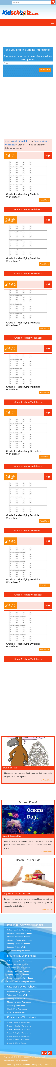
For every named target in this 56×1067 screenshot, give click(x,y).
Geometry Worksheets (16, 1005)
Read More (44, 200)
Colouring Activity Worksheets (19, 930)
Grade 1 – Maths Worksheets (18, 1022)
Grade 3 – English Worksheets (19, 1033)
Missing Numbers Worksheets (19, 1002)
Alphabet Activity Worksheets (18, 937)
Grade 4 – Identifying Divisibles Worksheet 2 (23, 581)
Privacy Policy (37, 1064)
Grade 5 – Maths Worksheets (18, 1043)
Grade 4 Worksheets (22, 141)
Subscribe (45, 69)
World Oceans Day (12, 836)
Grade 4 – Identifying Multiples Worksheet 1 (23, 388)
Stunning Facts (10, 767)
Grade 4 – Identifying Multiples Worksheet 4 (23, 195)
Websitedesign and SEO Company (16, 1060)
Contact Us (48, 1064)
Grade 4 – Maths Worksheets (18, 1039)
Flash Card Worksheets (16, 1012)
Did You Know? (28, 802)
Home (7, 141)
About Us (10, 1064)
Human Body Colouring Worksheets (21, 981)
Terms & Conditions (22, 1064)
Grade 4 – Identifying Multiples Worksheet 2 (23, 324)
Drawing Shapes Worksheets (18, 967)
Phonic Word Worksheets (17, 1009)
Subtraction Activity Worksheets (19, 995)
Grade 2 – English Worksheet (18, 1029)
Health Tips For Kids (28, 860)
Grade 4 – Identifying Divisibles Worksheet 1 (23, 645)
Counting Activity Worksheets (18, 947)
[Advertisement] (16, 36)
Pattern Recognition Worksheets (20, 978)
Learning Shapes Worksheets (18, 943)
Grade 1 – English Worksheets (19, 1026)
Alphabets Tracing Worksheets (19, 940)
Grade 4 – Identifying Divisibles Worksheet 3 (23, 517)
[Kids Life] (20, 13)
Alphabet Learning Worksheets (19, 933)
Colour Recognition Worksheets (19, 961)
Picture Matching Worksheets (19, 950)
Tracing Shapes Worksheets (18, 974)
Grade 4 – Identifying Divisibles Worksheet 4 (23, 452)
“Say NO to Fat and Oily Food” (17, 893)
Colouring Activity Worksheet (18, 964)
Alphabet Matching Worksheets (19, 971)
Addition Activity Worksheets (18, 991)
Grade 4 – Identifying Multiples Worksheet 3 (23, 260)
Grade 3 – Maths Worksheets (18, 1036)
